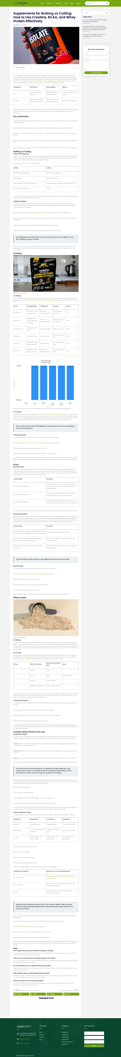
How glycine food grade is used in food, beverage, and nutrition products (94, 35)
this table (27, 658)
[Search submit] (106, 3)
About (66, 3)
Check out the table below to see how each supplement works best (47, 82)
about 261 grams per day (42, 212)
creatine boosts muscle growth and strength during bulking (41, 300)
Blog (72, 3)
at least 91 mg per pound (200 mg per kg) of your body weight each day (35, 574)
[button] (77, 67)
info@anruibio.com (25, 1039)
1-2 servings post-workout (37, 829)
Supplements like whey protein (21, 225)
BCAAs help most (60, 968)
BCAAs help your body (40, 133)
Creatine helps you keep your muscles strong (51, 414)
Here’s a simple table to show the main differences (26, 163)
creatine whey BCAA (24, 408)
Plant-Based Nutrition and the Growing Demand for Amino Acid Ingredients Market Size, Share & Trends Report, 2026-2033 (95, 28)
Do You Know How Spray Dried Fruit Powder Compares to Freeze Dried (95, 20)
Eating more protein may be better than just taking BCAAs (62, 545)
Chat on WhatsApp (24, 1043)
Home (42, 3)
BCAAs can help (38, 469)
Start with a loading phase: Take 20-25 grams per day (27, 443)
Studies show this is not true (52, 457)
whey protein (45, 693)
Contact (78, 3)
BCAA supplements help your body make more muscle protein (38, 473)
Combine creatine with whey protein (22, 926)
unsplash (23, 293)
